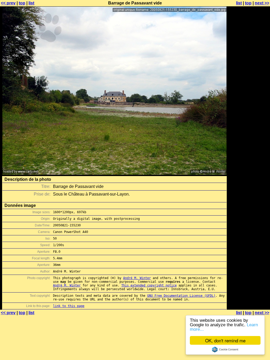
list (31, 3)
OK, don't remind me (225, 340)
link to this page (68, 306)
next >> (262, 3)
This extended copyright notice (149, 285)
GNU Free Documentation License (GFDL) (181, 296)
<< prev (8, 3)
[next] (114, 173)
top (22, 3)
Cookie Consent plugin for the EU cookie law (225, 349)
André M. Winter (137, 278)
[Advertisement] (249, 130)
